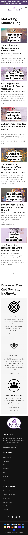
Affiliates (5, 509)
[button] (2, 8)
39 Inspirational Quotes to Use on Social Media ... (10, 48)
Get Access (12, 334)
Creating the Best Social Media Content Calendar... (13, 86)
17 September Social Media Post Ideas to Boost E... (12, 207)
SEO (4, 465)
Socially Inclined (11, 532)
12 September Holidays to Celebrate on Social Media (13, 127)
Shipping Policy (7, 502)
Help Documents (8, 506)
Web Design (6, 461)
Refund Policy (7, 491)
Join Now (13, 410)
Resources (6, 468)
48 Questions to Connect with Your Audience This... (11, 167)
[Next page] (14, 277)
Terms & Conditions (9, 494)
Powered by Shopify (19, 532)
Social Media (7, 457)
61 (22, 273)
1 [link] (4, 273)
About (5, 472)
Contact (5, 476)
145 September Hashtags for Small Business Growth (11, 248)
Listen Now (13, 373)
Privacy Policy (7, 498)
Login (4, 480)
